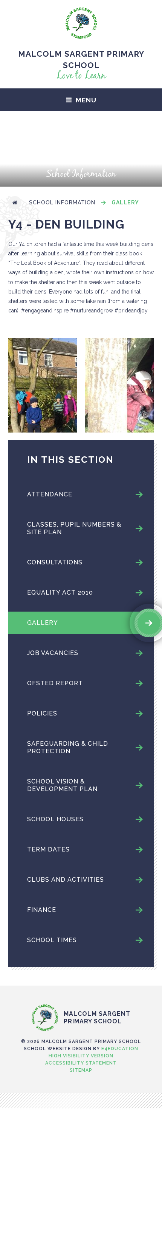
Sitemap (81, 1070)
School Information (62, 202)
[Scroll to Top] (81, 988)
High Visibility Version (81, 1055)
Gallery (125, 202)
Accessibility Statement (81, 1063)
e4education (119, 1048)
